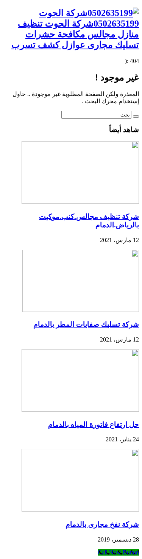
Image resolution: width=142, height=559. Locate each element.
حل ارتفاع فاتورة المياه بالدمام (93, 424)
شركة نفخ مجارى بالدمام (102, 524)
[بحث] (136, 116)
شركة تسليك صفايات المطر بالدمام (86, 324)
